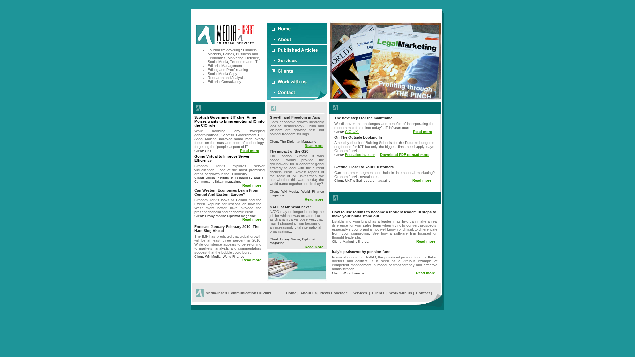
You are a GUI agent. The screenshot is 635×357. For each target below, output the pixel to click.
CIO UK (352, 132)
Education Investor (360, 155)
